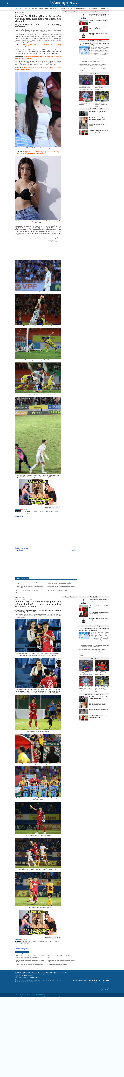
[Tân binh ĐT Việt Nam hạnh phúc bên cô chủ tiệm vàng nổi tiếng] (84, 132)
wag (17, 943)
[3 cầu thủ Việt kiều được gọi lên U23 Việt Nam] (84, 22)
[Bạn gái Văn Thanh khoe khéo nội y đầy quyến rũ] (84, 126)
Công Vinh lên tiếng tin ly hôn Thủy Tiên (57, 590)
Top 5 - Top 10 (94, 73)
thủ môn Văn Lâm (27, 511)
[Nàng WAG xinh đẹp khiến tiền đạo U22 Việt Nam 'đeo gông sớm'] (84, 113)
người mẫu (57, 941)
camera (34, 941)
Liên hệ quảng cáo (101, 983)
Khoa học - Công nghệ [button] (40, 8)
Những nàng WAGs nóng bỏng (94, 109)
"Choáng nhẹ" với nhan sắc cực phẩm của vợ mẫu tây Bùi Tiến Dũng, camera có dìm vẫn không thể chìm (62, 582)
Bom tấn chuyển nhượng (94, 40)
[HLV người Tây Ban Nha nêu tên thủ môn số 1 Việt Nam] (84, 35)
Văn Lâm (42, 511)
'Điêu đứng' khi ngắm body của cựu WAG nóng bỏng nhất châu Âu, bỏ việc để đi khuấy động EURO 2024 (30, 956)
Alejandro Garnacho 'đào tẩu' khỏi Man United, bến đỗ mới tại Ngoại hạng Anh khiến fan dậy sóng (94, 60)
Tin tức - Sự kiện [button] (25, 8)
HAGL (51, 941)
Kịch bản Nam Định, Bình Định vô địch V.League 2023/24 (31, 614)
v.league (27, 943)
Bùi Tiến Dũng (26, 941)
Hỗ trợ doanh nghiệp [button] (78, 8)
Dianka (21, 943)
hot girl (20, 513)
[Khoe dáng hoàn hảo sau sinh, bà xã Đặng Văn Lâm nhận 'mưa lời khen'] (84, 120)
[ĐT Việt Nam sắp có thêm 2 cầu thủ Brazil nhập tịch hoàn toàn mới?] (84, 29)
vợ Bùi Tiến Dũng (42, 941)
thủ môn (35, 511)
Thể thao (21, 12)
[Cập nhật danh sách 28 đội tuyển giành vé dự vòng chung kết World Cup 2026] (84, 16)
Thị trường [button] (104, 8)
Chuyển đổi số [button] (93, 8)
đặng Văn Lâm (49, 511)
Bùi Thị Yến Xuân (28, 513)
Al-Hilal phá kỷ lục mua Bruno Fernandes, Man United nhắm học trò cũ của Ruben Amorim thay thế (93, 65)
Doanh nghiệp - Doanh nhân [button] (60, 8)
